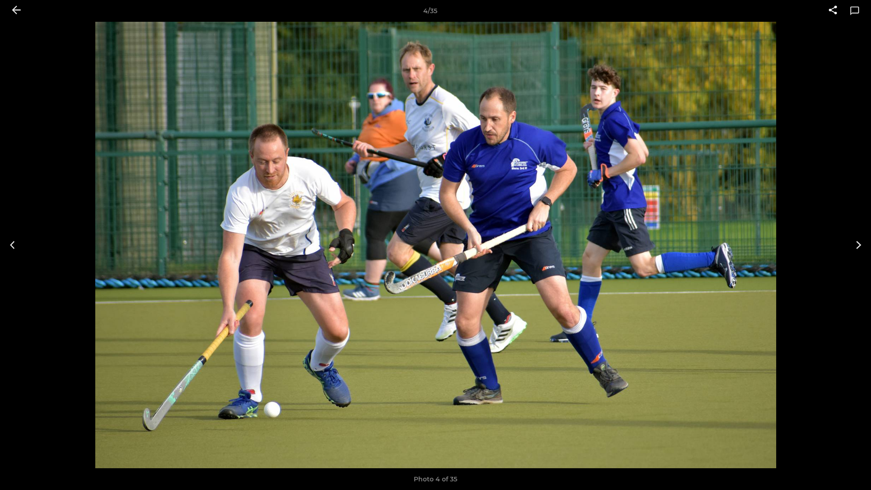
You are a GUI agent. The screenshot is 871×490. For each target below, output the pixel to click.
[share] (832, 11)
